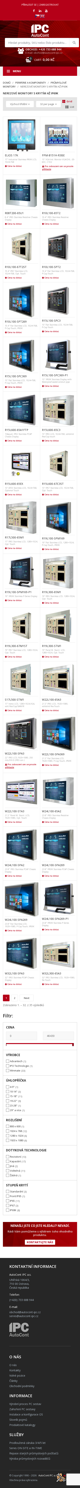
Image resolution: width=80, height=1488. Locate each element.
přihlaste (46, 169)
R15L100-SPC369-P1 (55, 375)
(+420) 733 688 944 (21, 1300)
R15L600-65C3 (51, 430)
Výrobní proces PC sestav (25, 1404)
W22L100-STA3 (14, 811)
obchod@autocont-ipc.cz (25, 1312)
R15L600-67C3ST (53, 484)
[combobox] (42, 42)
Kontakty (15, 1370)
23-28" (13, 1105)
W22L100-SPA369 (53, 754)
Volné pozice (17, 1375)
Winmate (15, 1070)
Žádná (13, 1175)
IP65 (12, 1201)
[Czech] (37, 16)
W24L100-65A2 (51, 811)
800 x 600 (15, 1126)
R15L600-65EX (14, 484)
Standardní (16, 1191)
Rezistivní (15, 1156)
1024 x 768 (16, 1131)
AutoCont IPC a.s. (47, 1475)
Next (26, 998)
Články (13, 1381)
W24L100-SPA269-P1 (55, 919)
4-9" (12, 1087)
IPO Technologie (19, 1066)
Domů (6, 82)
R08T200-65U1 (14, 213)
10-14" (13, 1091)
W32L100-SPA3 (14, 973)
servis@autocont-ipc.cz (23, 1316)
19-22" (13, 1101)
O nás (13, 1365)
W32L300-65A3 (51, 973)
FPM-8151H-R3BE (53, 155)
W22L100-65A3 (51, 699)
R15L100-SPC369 (16, 376)
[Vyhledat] (74, 42)
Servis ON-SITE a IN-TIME (25, 1448)
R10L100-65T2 (51, 213)
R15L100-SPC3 (51, 320)
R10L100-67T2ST (16, 267)
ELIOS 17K (11, 155)
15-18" (13, 1096)
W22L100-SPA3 (14, 753)
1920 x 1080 (16, 1140)
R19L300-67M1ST (16, 646)
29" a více (15, 1110)
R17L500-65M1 (14, 537)
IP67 (12, 1205)
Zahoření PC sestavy (22, 1409)
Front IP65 (15, 1196)
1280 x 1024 (16, 1135)
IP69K (13, 1210)
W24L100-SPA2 (14, 865)
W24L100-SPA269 (53, 865)
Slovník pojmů (18, 1419)
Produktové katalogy (22, 1425)
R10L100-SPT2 (51, 267)
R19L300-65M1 (51, 592)
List (72, 107)
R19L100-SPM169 (53, 538)
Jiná (12, 1166)
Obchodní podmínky (21, 1386)
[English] (42, 16)
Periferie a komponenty (30, 82)
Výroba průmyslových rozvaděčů (29, 1458)
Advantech (16, 1061)
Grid (69, 101)
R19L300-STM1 (51, 646)
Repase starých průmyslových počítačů (33, 1453)
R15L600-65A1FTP (16, 430)
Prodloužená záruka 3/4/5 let (27, 1443)
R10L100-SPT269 (16, 321)
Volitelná (15, 1170)
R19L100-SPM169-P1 (18, 592)
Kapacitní (15, 1161)
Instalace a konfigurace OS (26, 1414)
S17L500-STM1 (14, 699)
